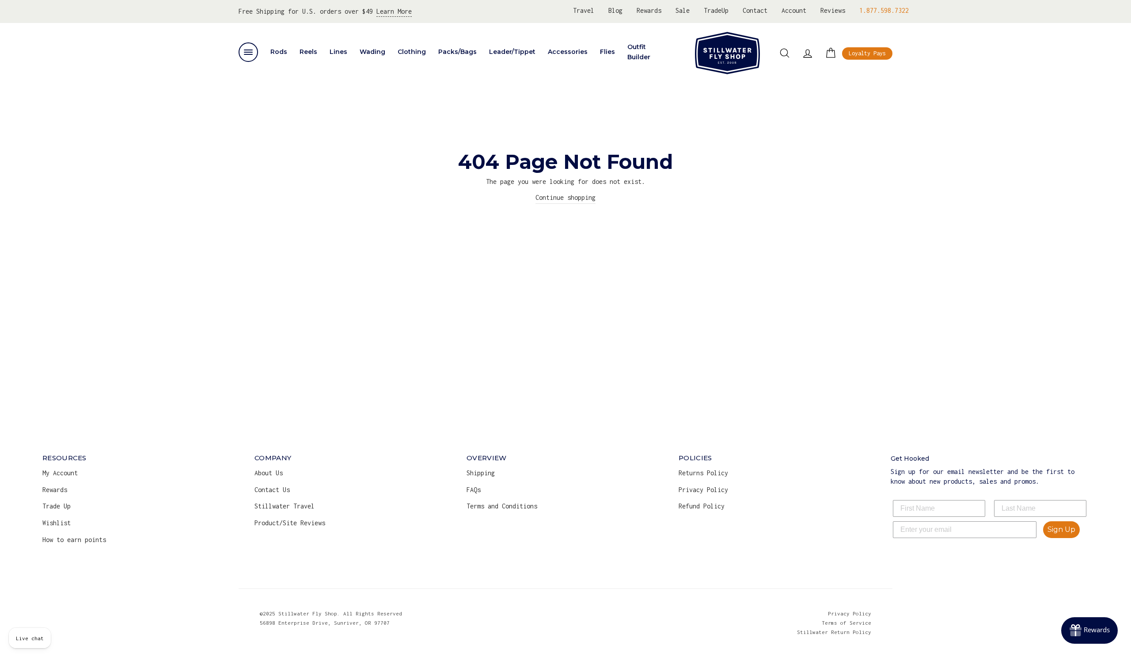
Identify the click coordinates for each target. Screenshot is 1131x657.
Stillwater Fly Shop (727, 53)
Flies (607, 52)
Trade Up (56, 506)
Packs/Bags (457, 52)
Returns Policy (703, 473)
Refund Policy (702, 506)
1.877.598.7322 (884, 10)
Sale (683, 10)
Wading (372, 52)
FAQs (474, 489)
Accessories (568, 52)
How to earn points (74, 539)
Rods (278, 52)
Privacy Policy (703, 489)
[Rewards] (1089, 630)
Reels (308, 52)
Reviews (832, 10)
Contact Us (272, 489)
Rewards (649, 10)
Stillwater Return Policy (834, 632)
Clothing (412, 52)
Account (794, 10)
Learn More (394, 11)
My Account (60, 473)
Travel (583, 10)
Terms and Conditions (502, 506)
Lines (338, 52)
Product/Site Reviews (289, 523)
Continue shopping (565, 197)
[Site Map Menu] (248, 52)
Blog (615, 10)
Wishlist (56, 523)
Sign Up (1061, 529)
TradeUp (716, 10)
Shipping (481, 473)
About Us (268, 473)
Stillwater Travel (284, 506)
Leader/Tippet (512, 52)
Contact (755, 10)
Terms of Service (846, 623)
